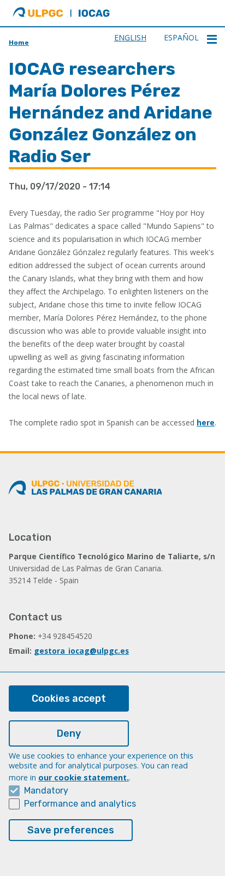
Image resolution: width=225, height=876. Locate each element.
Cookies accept (69, 698)
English (130, 37)
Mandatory (46, 790)
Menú (212, 39)
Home (19, 42)
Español (181, 37)
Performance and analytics (80, 803)
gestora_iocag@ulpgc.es (81, 651)
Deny (69, 733)
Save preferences (70, 830)
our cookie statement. (83, 777)
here (206, 422)
